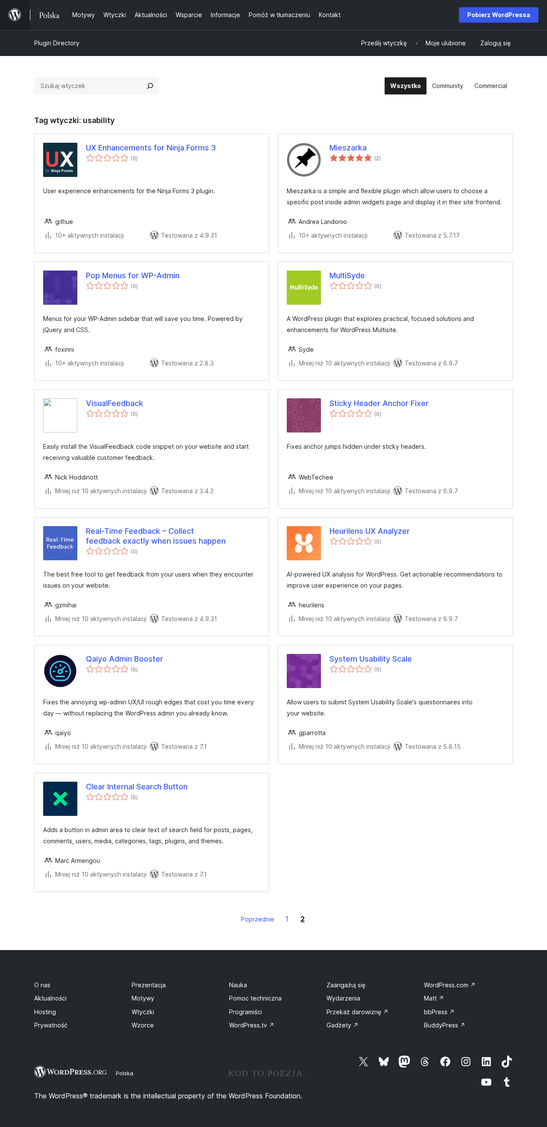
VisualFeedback (114, 403)
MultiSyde (347, 275)
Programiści (245, 1011)
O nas (42, 985)
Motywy (143, 998)
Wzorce (143, 1025)
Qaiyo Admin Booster (124, 658)
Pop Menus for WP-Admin (132, 275)
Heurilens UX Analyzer (369, 531)
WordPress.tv (251, 1025)
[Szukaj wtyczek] (150, 85)
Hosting (45, 1011)
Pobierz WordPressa (498, 14)
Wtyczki (143, 1011)
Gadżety (342, 1025)
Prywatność (51, 1025)
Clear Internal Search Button (137, 786)
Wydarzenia (343, 998)
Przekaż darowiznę (357, 1011)
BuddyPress (444, 1025)
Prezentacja (149, 985)
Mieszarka (348, 147)
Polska (124, 1073)
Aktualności (50, 998)
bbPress (439, 1011)
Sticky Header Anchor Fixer (379, 403)
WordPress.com (450, 985)
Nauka (238, 985)
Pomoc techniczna (255, 998)
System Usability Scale (370, 658)
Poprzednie (257, 919)
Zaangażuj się (345, 985)
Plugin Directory (56, 43)
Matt (434, 998)
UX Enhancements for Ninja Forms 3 (151, 147)
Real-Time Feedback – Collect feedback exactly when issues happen (156, 536)
